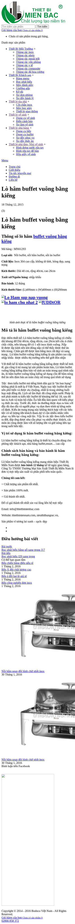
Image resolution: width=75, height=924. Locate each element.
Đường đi (14, 176)
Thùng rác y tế (24, 65)
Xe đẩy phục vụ (25, 137)
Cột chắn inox (24, 104)
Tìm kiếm (42, 26)
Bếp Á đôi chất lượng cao (16, 569)
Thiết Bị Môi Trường (21, 48)
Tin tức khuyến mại (20, 173)
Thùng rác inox (25, 52)
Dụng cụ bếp (23, 131)
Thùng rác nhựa (25, 55)
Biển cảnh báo (24, 121)
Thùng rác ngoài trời (28, 58)
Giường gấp (23, 88)
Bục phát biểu (24, 81)
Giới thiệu (14, 169)
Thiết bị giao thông (27, 111)
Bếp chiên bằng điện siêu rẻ (17, 563)
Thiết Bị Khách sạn (20, 75)
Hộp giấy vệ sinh (26, 154)
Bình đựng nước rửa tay (30, 147)
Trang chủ (14, 166)
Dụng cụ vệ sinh (25, 118)
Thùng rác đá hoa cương (30, 71)
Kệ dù (19, 91)
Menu (4, 160)
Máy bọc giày (24, 108)
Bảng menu (22, 78)
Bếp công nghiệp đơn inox (16, 582)
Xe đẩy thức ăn (25, 141)
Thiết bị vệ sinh (18, 114)
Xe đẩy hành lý (25, 98)
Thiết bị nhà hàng (19, 127)
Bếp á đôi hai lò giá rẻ (14, 576)
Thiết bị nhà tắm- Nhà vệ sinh (26, 144)
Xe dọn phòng (24, 94)
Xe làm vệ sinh (24, 124)
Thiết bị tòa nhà (18, 101)
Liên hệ (13, 179)
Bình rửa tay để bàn (27, 150)
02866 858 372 (10, 920)
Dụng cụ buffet (24, 134)
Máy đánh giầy (24, 85)
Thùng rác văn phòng (28, 62)
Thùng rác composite (28, 68)
